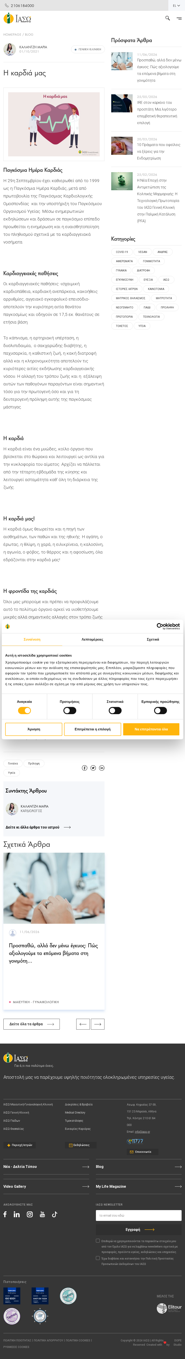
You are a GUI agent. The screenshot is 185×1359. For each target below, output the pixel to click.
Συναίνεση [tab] (32, 639)
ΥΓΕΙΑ (142, 326)
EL (174, 5)
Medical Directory (75, 1112)
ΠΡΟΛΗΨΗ (167, 307)
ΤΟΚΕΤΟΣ (122, 326)
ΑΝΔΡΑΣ (162, 252)
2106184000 (22, 5)
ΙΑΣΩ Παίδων (11, 1120)
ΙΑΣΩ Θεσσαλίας (13, 1128)
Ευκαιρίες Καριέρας (78, 1128)
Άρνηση (34, 729)
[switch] (69, 710)
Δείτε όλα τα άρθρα (26, 1024)
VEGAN (142, 252)
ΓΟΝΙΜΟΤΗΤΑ (151, 261)
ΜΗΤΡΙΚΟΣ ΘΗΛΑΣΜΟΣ (131, 298)
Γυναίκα (13, 763)
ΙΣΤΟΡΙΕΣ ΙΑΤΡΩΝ (127, 289)
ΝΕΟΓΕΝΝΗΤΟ (124, 307)
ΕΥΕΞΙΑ (148, 279)
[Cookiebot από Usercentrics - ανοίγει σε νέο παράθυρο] (160, 626)
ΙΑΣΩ (166, 279)
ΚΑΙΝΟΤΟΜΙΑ (156, 289)
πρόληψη (34, 763)
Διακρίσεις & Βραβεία (78, 1104)
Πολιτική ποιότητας (17, 1340)
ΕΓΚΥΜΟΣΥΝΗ (124, 279)
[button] (16, 1347)
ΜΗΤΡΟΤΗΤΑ (164, 298)
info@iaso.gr (142, 1131)
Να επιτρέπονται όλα (151, 729)
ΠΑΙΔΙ (147, 307)
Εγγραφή (133, 1229)
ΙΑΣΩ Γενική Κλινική (16, 1112)
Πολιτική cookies (78, 1340)
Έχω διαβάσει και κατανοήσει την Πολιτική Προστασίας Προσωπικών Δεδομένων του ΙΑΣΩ (138, 1261)
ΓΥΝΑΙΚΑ (121, 270)
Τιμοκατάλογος (74, 1120)
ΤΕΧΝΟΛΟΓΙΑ (151, 316)
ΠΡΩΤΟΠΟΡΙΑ (124, 316)
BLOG (29, 34)
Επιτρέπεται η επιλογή (93, 729)
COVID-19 (122, 252)
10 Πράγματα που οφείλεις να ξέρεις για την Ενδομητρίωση (158, 151)
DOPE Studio (177, 1342)
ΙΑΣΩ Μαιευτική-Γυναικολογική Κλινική (28, 1104)
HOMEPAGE (12, 34)
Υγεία (11, 772)
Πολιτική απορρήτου (48, 1340)
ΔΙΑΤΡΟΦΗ (143, 270)
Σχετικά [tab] (153, 639)
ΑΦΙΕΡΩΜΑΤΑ (124, 261)
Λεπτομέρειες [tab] (92, 639)
